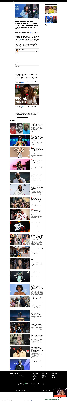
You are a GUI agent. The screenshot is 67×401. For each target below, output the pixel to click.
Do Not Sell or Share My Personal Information (49, 399)
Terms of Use (28, 390)
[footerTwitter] (37, 387)
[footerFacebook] (34, 387)
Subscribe (53, 374)
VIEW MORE (50, 27)
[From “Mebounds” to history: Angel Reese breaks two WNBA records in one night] (19, 327)
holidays (22, 82)
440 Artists (34, 379)
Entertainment (23, 117)
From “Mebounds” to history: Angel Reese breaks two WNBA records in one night (37, 324)
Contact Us (53, 375)
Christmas (33, 41)
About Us (43, 374)
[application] (60, 393)
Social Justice (33, 123)
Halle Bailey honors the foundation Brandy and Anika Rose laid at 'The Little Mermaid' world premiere (50, 25)
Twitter (55, 1)
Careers (43, 378)
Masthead (43, 375)
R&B (26, 117)
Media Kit (43, 377)
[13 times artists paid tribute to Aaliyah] (19, 263)
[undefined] (51, 9)
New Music (32, 135)
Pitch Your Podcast (35, 377)
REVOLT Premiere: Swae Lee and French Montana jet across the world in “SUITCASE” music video (37, 313)
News (15, 19)
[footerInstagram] (28, 387)
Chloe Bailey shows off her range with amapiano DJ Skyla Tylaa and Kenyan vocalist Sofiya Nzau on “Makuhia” (37, 150)
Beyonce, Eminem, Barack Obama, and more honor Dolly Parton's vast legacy (37, 248)
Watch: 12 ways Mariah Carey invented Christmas (58, 398)
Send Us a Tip (44, 376)
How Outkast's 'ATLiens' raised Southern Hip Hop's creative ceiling (36, 211)
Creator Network (35, 378)
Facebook (54, 1)
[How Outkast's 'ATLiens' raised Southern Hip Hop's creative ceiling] (19, 214)
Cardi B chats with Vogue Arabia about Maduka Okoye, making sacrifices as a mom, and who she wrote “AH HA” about (37, 200)
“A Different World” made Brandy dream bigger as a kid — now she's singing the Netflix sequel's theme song (50, 14)
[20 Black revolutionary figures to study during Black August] (19, 128)
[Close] (66, 399)
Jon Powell (17, 30)
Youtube (57, 1)
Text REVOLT (53, 376)
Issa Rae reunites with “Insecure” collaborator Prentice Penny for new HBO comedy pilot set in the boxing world (37, 287)
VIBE (21, 39)
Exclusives (32, 209)
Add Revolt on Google (26, 30)
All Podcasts (34, 375)
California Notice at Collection (42, 390)
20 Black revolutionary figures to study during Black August (37, 125)
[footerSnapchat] (32, 387)
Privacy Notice (32, 390)
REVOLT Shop (53, 377)
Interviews (32, 296)
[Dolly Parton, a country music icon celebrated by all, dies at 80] (19, 339)
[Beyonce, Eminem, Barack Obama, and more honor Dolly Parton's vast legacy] (19, 251)
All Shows (34, 374)
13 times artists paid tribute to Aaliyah (36, 260)
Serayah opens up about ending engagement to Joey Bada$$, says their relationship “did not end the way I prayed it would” (37, 349)
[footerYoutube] (39, 387)
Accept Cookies (56, 399)
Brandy (30, 32)
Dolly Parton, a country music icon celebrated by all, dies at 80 (37, 336)
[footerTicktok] (30, 387)
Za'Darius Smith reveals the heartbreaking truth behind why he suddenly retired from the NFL (37, 174)
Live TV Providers (35, 376)
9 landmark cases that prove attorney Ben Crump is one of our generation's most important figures (37, 362)
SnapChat (53, 1)
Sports (32, 322)
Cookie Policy (36, 390)
